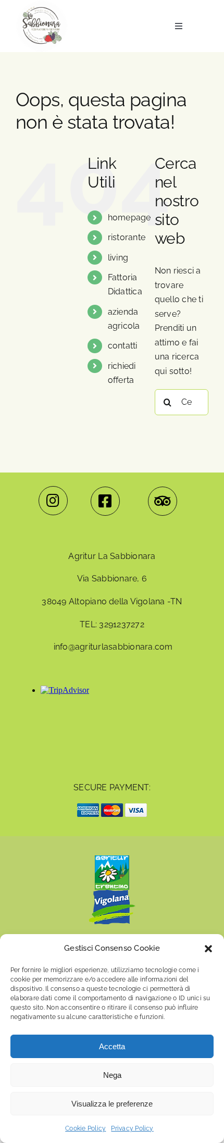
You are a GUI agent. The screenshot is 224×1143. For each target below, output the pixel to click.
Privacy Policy (132, 1128)
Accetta (112, 1046)
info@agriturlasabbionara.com (113, 647)
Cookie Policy (85, 1128)
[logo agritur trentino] (112, 859)
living (118, 258)
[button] (208, 948)
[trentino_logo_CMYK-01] (112, 928)
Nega (112, 1075)
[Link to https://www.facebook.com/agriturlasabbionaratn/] (105, 501)
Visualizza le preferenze (112, 1103)
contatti (123, 346)
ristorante (126, 237)
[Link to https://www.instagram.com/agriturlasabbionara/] (53, 500)
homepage (129, 217)
